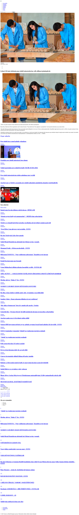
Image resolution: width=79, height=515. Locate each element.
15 (7, 393)
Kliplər (4, 7)
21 (6, 394)
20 (5, 394)
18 (2, 394)
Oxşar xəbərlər (5, 136)
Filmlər (4, 6)
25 (2, 396)
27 (5, 396)
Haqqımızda (5, 508)
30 (9, 396)
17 (1, 394)
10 (1, 393)
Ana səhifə (5, 3)
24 (1, 396)
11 (2, 393)
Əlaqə (4, 509)
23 (9, 394)
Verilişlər (4, 5)
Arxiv (4, 9)
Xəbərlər (4, 4)
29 (7, 396)
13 (5, 393)
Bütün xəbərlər (3, 207)
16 (9, 393)
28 (6, 396)
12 (4, 393)
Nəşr (4, 8)
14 (6, 393)
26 (4, 396)
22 (7, 394)
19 (4, 394)
